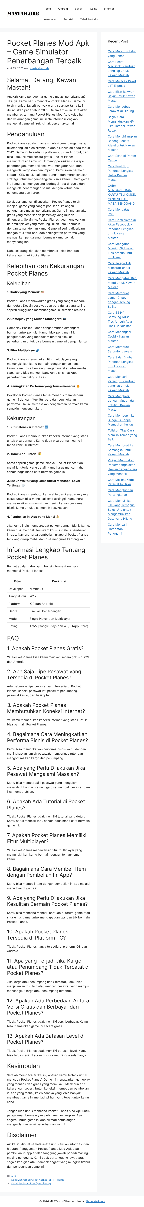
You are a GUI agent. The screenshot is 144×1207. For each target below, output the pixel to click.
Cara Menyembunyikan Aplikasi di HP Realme (37, 1179)
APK (13, 1175)
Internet (109, 8)
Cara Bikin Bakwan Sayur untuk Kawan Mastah (121, 96)
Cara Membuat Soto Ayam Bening (31, 1183)
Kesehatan (50, 19)
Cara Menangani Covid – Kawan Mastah (119, 336)
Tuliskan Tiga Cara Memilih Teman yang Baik (122, 435)
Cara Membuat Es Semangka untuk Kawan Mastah (120, 450)
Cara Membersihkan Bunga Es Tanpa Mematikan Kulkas (122, 420)
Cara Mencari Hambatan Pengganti (117, 529)
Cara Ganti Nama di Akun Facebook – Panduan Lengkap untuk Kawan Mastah (122, 229)
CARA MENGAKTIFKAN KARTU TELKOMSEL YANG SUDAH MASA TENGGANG (122, 194)
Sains (93, 8)
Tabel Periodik (89, 19)
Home (47, 8)
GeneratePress (95, 1201)
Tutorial (68, 19)
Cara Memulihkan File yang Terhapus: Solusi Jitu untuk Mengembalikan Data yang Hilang (121, 509)
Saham (79, 8)
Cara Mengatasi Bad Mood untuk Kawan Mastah (122, 282)
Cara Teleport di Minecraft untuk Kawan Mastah (119, 267)
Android (63, 8)
